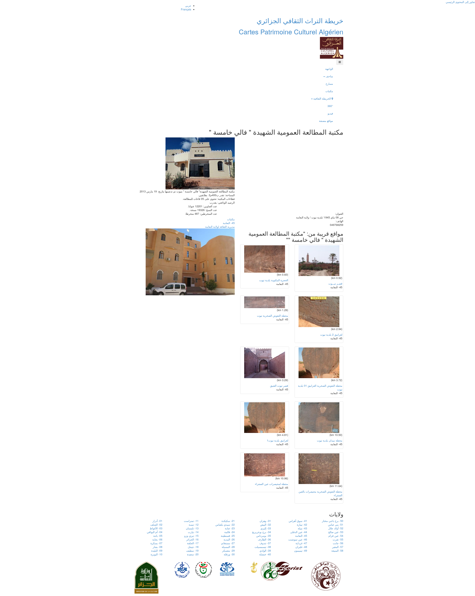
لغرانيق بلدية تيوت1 (277, 440)
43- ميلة (302, 528)
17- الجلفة (193, 543)
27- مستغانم (228, 543)
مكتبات (329, 91)
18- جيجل (193, 547)
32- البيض (265, 524)
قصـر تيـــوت (335, 283)
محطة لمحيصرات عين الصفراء (271, 484)
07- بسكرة (156, 543)
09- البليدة (156, 550)
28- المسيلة (228, 547)
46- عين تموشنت (297, 539)
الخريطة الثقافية (322, 98)
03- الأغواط (156, 528)
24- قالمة (229, 532)
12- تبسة (194, 524)
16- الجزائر (192, 539)
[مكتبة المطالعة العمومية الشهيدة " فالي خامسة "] (200, 163)
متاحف (329, 76)
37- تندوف (265, 543)
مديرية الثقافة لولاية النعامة (220, 226)
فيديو (330, 113)
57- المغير (337, 547)
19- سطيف (192, 550)
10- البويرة (156, 554)
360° (330, 106)
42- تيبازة (302, 524)
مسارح (329, 83)
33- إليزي (266, 528)
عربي (188, 5)
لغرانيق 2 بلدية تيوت (331, 334)
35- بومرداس (263, 535)
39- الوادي (265, 550)
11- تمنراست (191, 521)
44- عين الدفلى (298, 532)
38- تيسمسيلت (263, 547)
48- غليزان (301, 547)
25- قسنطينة (228, 535)
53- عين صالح (335, 532)
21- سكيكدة (228, 521)
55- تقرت (338, 539)
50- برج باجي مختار (332, 521)
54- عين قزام (335, 535)
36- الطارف (264, 539)
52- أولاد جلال (335, 528)
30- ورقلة (229, 554)
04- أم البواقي (154, 532)
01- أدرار (157, 521)
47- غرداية (301, 543)
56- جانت (338, 543)
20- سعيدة (193, 554)
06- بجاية (157, 539)
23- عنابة (230, 528)
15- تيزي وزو (191, 535)
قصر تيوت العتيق (279, 385)
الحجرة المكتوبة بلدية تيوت (273, 280)
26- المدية (229, 539)
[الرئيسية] (331, 47)
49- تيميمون (300, 550)
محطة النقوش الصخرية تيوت (272, 315)
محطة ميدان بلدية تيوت (329, 440)
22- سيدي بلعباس (225, 524)
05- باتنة (157, 535)
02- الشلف (156, 524)
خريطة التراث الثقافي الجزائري (300, 20)
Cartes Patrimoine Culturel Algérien (291, 31)
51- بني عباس (335, 524)
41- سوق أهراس (298, 521)
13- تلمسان (192, 528)
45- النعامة (229, 223)
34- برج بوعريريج (261, 532)
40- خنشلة (265, 554)
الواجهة (329, 69)
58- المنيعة (337, 550)
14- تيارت (193, 532)
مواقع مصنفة (326, 121)
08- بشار (157, 547)
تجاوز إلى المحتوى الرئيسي (460, 2)
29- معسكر (228, 550)
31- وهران (265, 521)
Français (186, 9)
